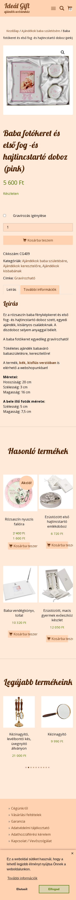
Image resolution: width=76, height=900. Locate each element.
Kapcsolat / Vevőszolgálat (31, 841)
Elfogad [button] (54, 889)
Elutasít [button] (21, 889)
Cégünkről (19, 808)
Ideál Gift (17, 5)
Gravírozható (24, 278)
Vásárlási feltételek (26, 814)
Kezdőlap (12, 31)
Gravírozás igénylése (29, 215)
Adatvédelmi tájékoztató (30, 828)
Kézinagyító (57, 734)
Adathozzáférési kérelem (31, 834)
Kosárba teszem (40, 240)
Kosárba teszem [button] (22, 546)
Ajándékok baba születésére (41, 31)
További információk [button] (22, 878)
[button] (62, 52)
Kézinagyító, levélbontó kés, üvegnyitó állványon (19, 741)
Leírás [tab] (11, 289)
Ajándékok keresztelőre (22, 266)
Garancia (18, 821)
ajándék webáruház (17, 11)
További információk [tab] (39, 289)
